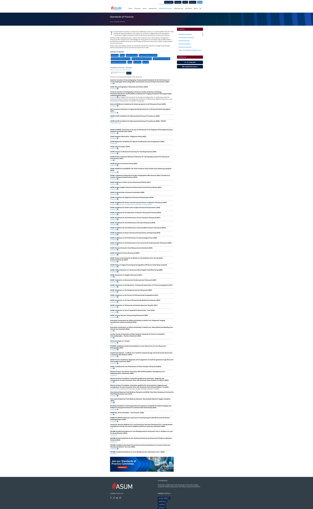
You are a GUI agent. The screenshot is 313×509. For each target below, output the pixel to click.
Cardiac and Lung (131, 55)
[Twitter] (114, 498)
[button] (200, 8)
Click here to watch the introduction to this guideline (135, 204)
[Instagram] (120, 498)
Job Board (162, 508)
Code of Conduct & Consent (148, 55)
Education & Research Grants (120, 59)
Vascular (145, 62)
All (111, 70)
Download (113, 89)
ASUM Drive (162, 501)
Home (111, 21)
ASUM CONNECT (164, 498)
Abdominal (114, 55)
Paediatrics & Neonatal (118, 62)
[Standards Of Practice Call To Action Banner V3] (142, 457)
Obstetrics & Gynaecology (161, 59)
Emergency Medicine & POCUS (141, 59)
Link (111, 83)
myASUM (162, 504)
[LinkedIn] (117, 498)
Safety (130, 62)
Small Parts (137, 62)
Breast (122, 55)
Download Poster (115, 123)
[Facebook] (111, 498)
